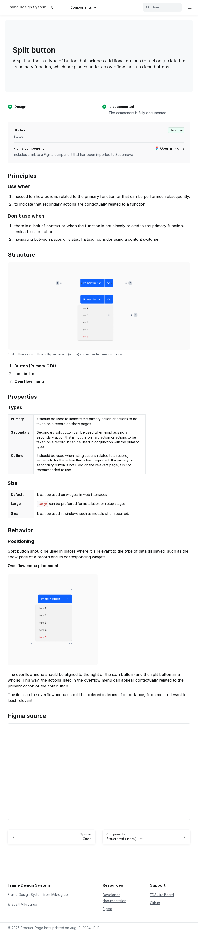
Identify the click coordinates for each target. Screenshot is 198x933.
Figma (107, 909)
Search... (159, 7)
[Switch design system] (52, 7)
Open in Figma (172, 148)
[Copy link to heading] (5, 175)
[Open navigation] (189, 7)
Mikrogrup (59, 894)
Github (155, 903)
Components (81, 7)
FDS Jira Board (162, 895)
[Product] (27, 7)
